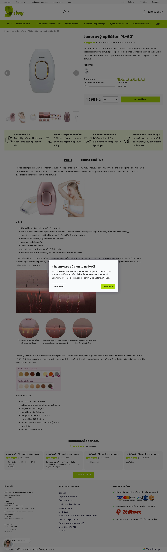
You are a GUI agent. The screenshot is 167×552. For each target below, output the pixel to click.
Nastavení (59, 286)
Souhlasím (108, 286)
